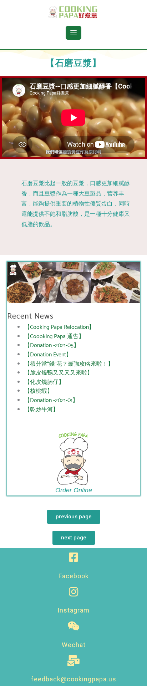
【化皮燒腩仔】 (44, 382)
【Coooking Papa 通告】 (54, 336)
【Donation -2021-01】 (51, 400)
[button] (73, 517)
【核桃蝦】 (38, 391)
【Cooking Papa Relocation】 (59, 327)
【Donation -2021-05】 (51, 345)
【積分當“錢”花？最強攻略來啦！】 (68, 364)
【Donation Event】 (48, 355)
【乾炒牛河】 (41, 410)
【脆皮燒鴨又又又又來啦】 (58, 373)
